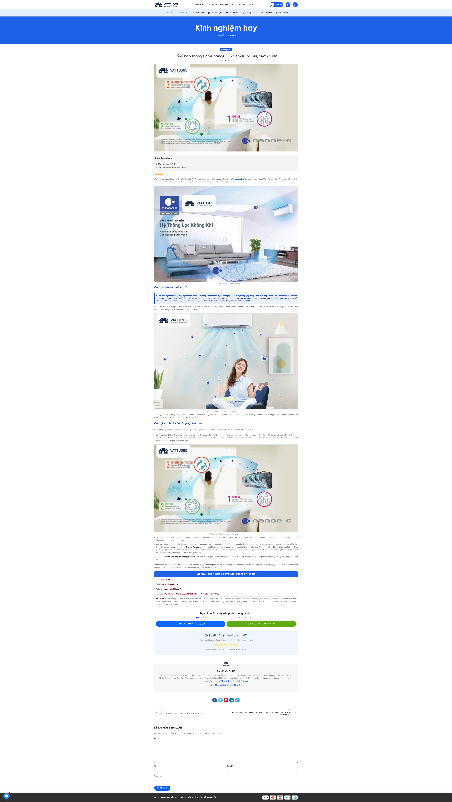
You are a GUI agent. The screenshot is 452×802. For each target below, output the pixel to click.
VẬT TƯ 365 (159, 797)
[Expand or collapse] (295, 158)
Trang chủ (220, 35)
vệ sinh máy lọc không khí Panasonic (183, 557)
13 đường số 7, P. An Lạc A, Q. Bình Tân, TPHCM (184, 594)
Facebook (234, 681)
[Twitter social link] (220, 700)
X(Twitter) (225, 681)
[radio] (216, 645)
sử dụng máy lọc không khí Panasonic (185, 547)
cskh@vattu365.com (169, 584)
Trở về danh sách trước (226, 712)
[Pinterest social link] (226, 700)
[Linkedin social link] (231, 700)
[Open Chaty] (6, 796)
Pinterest (244, 681)
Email (230, 766)
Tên (156, 766)
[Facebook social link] (214, 700)
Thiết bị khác (231, 35)
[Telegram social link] (237, 700)
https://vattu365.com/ (172, 589)
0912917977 (167, 579)
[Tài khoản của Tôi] (295, 4)
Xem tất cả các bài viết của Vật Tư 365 (226, 685)
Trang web (158, 776)
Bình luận (158, 738)
